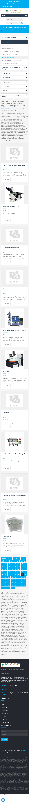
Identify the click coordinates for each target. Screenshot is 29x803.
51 (12, 574)
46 (22, 572)
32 (2, 569)
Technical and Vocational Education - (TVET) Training (13, 68)
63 (25, 577)
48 (2, 574)
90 (9, 588)
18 (9, 564)
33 (5, 569)
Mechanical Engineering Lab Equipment (11, 60)
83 (12, 585)
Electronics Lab (6, 73)
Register (18, 1)
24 (2, 566)
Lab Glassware (6, 86)
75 (12, 582)
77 (18, 582)
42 (9, 572)
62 (21, 577)
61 (18, 577)
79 (25, 582)
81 (5, 585)
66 (9, 580)
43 (12, 572)
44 (15, 572)
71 (25, 580)
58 (9, 577)
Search (4, 716)
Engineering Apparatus (7, 48)
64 (2, 580)
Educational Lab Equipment (9, 37)
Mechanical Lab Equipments (9, 29)
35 (12, 569)
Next (13, 588)
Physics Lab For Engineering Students (11, 51)
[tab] (14, 37)
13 (17, 561)
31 (25, 566)
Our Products (9, 27)
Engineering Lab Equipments (20, 27)
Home (2, 27)
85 (18, 585)
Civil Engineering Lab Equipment (9, 63)
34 (9, 569)
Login (11, 1)
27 (12, 566)
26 (9, 566)
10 (8, 561)
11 (11, 561)
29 (19, 566)
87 (25, 585)
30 (22, 566)
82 (9, 585)
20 (15, 564)
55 (25, 574)
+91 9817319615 (8, 6)
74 (9, 582)
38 (22, 569)
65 (5, 580)
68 (15, 580)
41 (5, 572)
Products (5, 713)
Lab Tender (5, 719)
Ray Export (23, 750)
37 (19, 569)
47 (25, 572)
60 (15, 577)
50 (9, 574)
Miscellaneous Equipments (8, 45)
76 (15, 582)
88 (2, 588)
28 (15, 566)
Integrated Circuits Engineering (9, 54)
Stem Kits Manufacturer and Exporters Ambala (12, 95)
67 (12, 580)
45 (19, 572)
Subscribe (4, 739)
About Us (4, 707)
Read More (6, 179)
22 (22, 564)
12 (14, 561)
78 (21, 582)
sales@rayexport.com (20, 6)
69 (18, 580)
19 (12, 564)
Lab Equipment (6, 77)
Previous (4, 558)
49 (5, 574)
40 (2, 572)
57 (5, 577)
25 (5, 566)
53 (19, 574)
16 (2, 564)
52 (15, 574)
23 (25, 564)
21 (19, 564)
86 (21, 585)
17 (5, 564)
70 (21, 580)
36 (15, 569)
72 (2, 582)
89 (5, 588)
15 (24, 561)
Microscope (5, 90)
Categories (5, 710)
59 (12, 577)
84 (15, 585)
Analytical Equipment (7, 82)
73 (5, 582)
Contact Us (5, 722)
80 (2, 585)
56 (2, 577)
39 (25, 569)
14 (21, 561)
